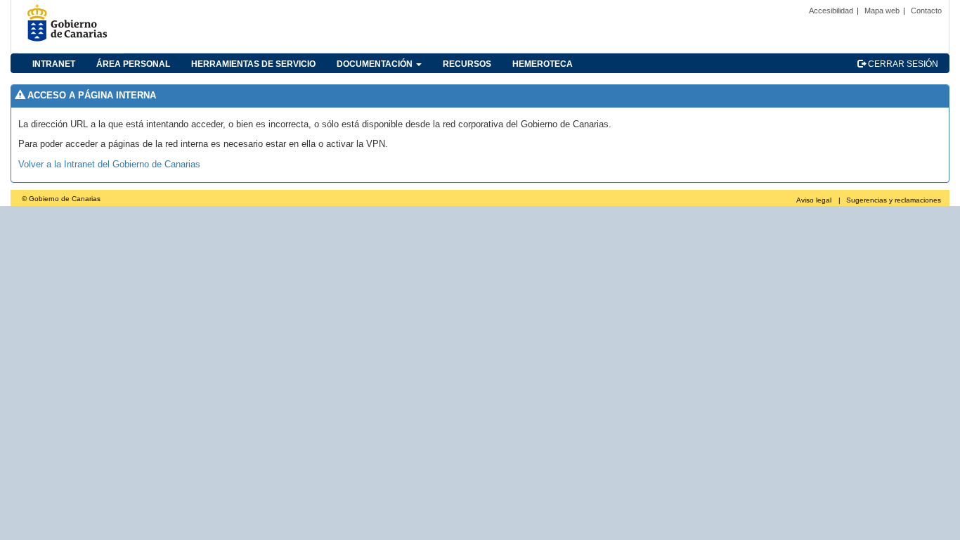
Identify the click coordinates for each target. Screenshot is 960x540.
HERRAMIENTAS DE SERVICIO (253, 64)
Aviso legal (813, 200)
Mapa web (882, 10)
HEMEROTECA (542, 64)
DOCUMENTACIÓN (376, 64)
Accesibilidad (831, 10)
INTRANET (53, 64)
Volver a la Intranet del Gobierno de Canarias (109, 164)
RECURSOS (467, 64)
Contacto (926, 10)
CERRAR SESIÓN (902, 64)
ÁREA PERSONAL (133, 64)
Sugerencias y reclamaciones (893, 200)
